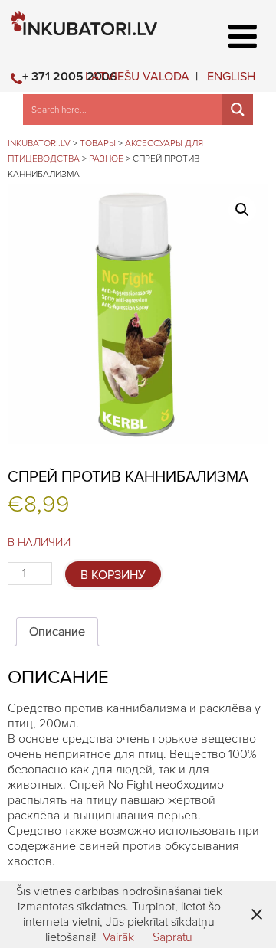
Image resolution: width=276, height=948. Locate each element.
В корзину (113, 575)
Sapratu (172, 937)
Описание (57, 632)
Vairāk (118, 937)
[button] (242, 210)
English (231, 76)
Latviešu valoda (137, 76)
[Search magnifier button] (237, 109)
